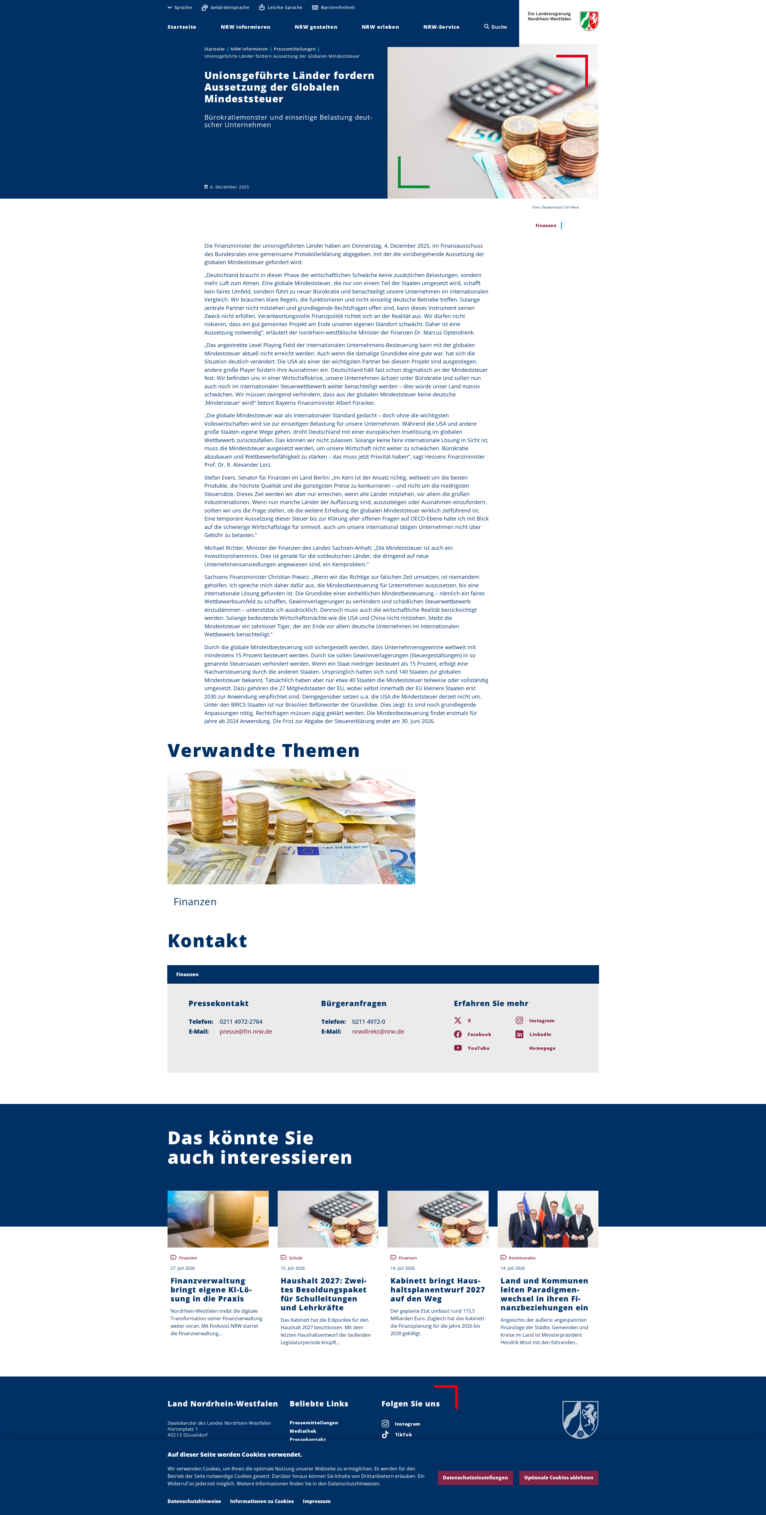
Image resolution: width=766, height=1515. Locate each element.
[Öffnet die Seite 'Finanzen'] (291, 826)
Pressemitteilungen (295, 49)
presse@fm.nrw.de (246, 1031)
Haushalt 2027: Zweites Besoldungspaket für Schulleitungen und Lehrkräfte (324, 1293)
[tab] (383, 974)
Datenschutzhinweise (194, 1501)
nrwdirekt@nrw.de (378, 1031)
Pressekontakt (308, 1439)
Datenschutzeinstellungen (475, 1477)
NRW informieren (249, 49)
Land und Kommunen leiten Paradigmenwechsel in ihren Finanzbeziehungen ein (545, 1293)
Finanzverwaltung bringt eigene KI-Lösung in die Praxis (211, 1289)
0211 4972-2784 (241, 1021)
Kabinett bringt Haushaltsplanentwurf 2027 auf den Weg (437, 1289)
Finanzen (195, 901)
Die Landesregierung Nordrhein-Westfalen (563, 21)
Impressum (317, 1501)
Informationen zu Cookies (262, 1501)
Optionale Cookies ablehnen (558, 1477)
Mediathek (303, 1431)
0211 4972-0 (368, 1021)
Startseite (214, 49)
